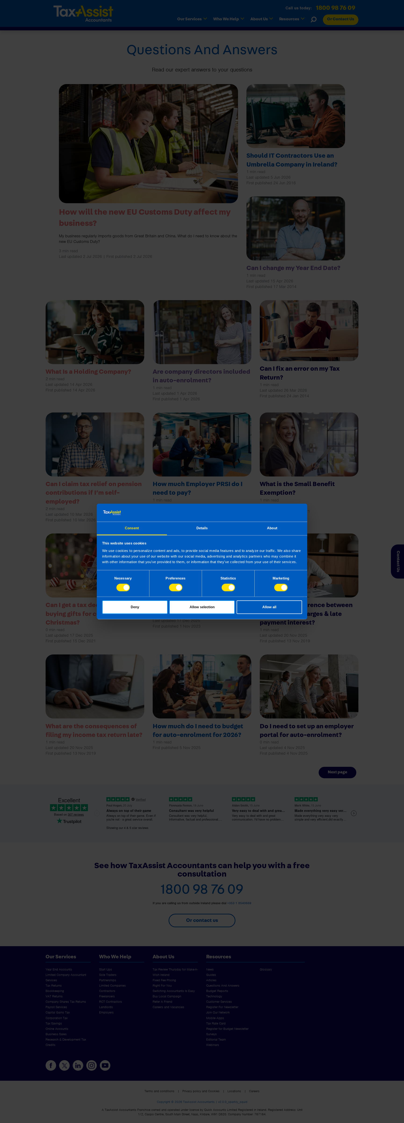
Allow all (269, 607)
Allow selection (202, 607)
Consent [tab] (132, 528)
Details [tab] (202, 528)
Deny (135, 607)
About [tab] (272, 528)
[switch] (175, 587)
